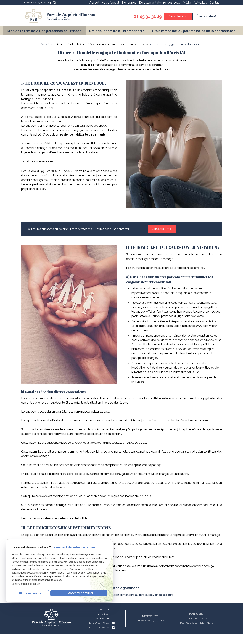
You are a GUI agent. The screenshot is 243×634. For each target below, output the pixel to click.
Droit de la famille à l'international (115, 31)
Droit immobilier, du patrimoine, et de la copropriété (192, 31)
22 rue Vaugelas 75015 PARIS (35, 2)
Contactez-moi (178, 16)
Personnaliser (32, 593)
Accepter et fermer (80, 593)
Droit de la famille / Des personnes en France (43, 31)
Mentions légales (196, 618)
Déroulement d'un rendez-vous (159, 2)
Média (187, 2)
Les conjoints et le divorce (134, 44)
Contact (215, 2)
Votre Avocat (110, 2)
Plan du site (196, 614)
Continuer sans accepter (26, 583)
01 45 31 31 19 (148, 16)
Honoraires (129, 2)
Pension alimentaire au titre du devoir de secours (140, 594)
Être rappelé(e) (206, 16)
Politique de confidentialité (196, 623)
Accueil (94, 2)
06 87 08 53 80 (101, 618)
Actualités (200, 2)
